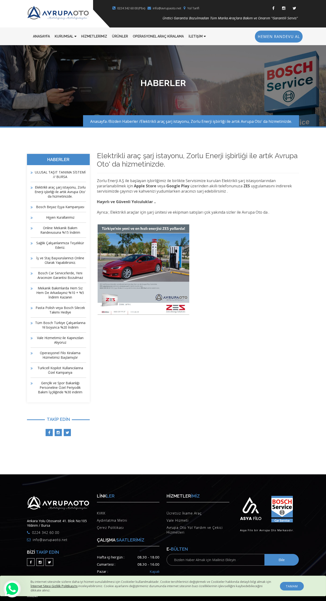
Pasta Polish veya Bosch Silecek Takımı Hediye (60, 309)
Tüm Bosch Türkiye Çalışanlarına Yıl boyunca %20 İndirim (60, 325)
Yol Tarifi (193, 8)
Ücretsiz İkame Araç (184, 513)
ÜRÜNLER (120, 36)
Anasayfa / (99, 121)
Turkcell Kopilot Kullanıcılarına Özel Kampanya (60, 370)
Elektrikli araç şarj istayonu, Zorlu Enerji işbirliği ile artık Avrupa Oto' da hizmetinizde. (216, 121)
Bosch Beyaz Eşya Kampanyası (60, 207)
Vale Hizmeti (178, 520)
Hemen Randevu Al (279, 36)
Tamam (292, 586)
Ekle (282, 560)
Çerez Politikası (110, 527)
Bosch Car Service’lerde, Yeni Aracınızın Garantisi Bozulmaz (60, 275)
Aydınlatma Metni (112, 520)
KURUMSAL (64, 36)
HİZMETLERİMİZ (94, 36)
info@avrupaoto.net (167, 8)
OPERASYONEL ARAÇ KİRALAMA (158, 36)
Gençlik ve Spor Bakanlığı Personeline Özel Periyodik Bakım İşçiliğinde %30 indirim (60, 387)
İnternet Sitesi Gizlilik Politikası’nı (54, 586)
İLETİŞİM (196, 36)
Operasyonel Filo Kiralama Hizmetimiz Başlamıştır (60, 355)
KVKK (101, 513)
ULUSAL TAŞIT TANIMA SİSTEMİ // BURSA (60, 174)
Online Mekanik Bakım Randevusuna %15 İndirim (60, 230)
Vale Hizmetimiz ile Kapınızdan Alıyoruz (60, 340)
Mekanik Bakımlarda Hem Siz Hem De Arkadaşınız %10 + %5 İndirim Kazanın (60, 292)
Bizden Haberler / (125, 121)
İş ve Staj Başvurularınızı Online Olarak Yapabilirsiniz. (60, 260)
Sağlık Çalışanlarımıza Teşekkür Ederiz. (60, 245)
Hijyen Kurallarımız (60, 217)
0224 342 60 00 (45, 532)
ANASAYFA (41, 36)
